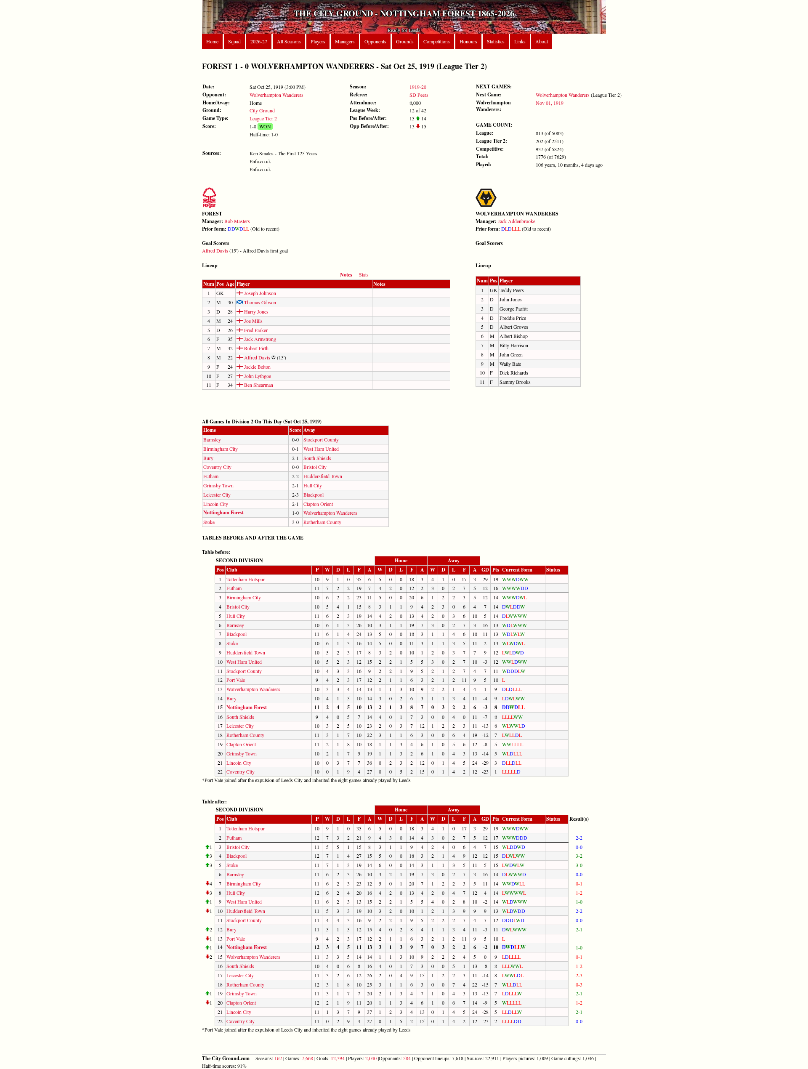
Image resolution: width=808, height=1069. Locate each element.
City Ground (262, 110)
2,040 (371, 1058)
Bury (208, 458)
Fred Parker (255, 330)
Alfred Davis (215, 250)
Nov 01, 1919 (549, 102)
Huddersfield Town (322, 476)
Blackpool (313, 494)
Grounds (405, 41)
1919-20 (417, 86)
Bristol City (315, 466)
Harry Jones (255, 311)
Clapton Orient (318, 503)
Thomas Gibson (259, 302)
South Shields (317, 458)
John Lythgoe (257, 375)
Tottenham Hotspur (245, 579)
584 (407, 1058)
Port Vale (235, 679)
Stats (364, 274)
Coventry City (217, 466)
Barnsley (212, 439)
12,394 (338, 1058)
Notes (346, 274)
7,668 (307, 1058)
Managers (345, 41)
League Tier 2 (263, 118)
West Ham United (321, 448)
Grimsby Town (218, 485)
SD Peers (418, 94)
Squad (234, 41)
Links (520, 41)
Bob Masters (237, 221)
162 (278, 1058)
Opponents (375, 41)
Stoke (209, 522)
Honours (468, 41)
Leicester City (217, 494)
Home (212, 41)
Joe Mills (253, 320)
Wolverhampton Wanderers (276, 94)
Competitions (436, 41)
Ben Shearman (258, 384)
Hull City (312, 485)
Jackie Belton (257, 366)
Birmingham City (220, 448)
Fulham (210, 476)
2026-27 (258, 41)
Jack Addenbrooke (516, 221)
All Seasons (289, 41)
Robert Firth (255, 348)
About (541, 41)
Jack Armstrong (259, 338)
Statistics (496, 41)
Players (318, 41)
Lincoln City (215, 503)
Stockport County (321, 439)
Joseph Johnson (259, 293)
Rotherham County (322, 522)
